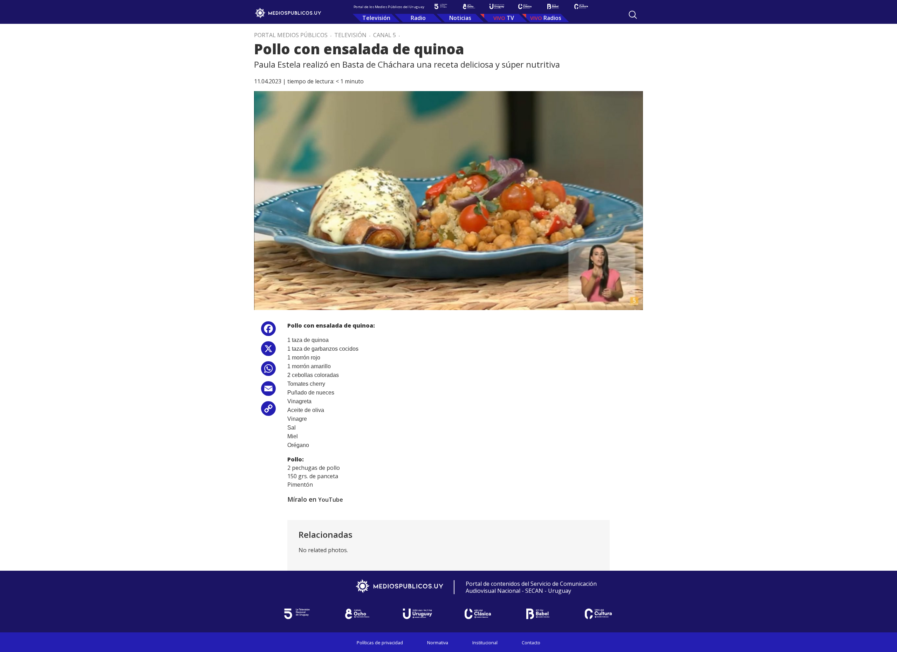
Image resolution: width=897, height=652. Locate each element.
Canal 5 (384, 35)
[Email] (268, 391)
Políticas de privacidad (380, 642)
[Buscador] (633, 15)
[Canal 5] (441, 6)
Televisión (376, 18)
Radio (418, 18)
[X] (268, 351)
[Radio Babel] (553, 6)
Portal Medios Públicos (291, 35)
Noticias (460, 18)
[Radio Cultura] (581, 6)
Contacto (531, 642)
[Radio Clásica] (525, 6)
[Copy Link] (268, 411)
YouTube (330, 499)
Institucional (485, 642)
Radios (552, 18)
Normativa (437, 642)
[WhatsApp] (268, 371)
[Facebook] (268, 331)
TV (510, 18)
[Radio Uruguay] (497, 6)
